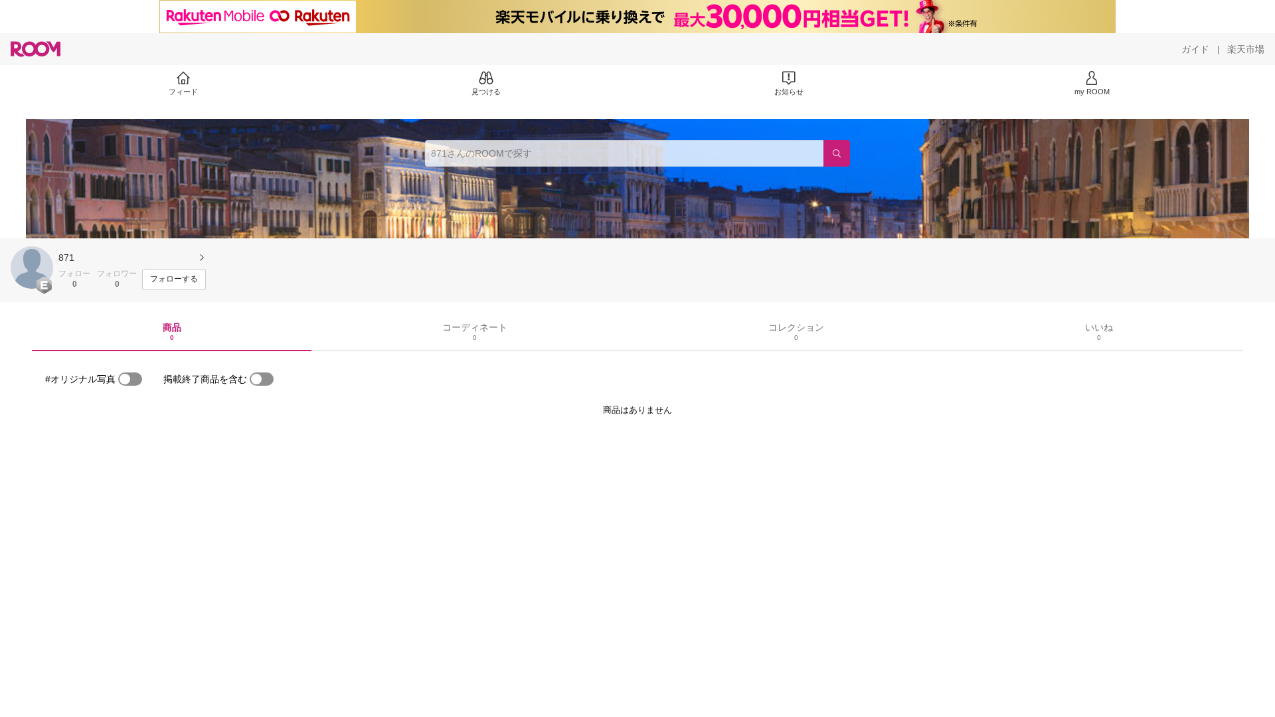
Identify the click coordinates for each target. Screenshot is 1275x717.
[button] (32, 267)
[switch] (130, 379)
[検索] (836, 153)
